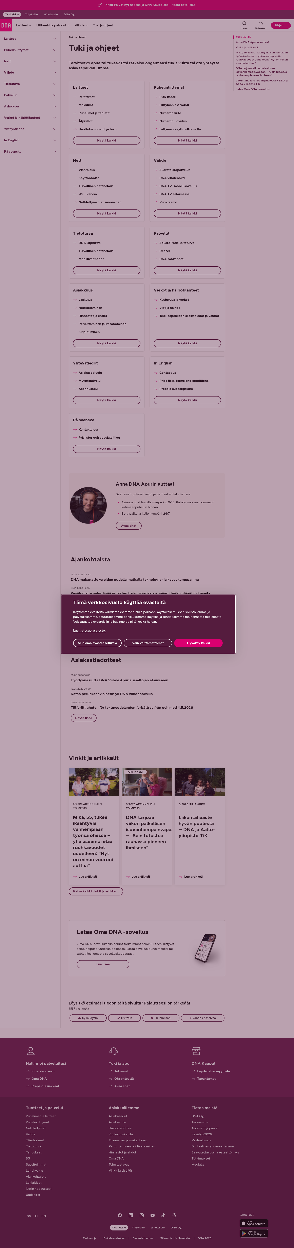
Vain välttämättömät (148, 643)
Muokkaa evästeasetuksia (97, 643)
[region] (148, 624)
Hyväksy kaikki (198, 643)
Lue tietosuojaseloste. (89, 630)
